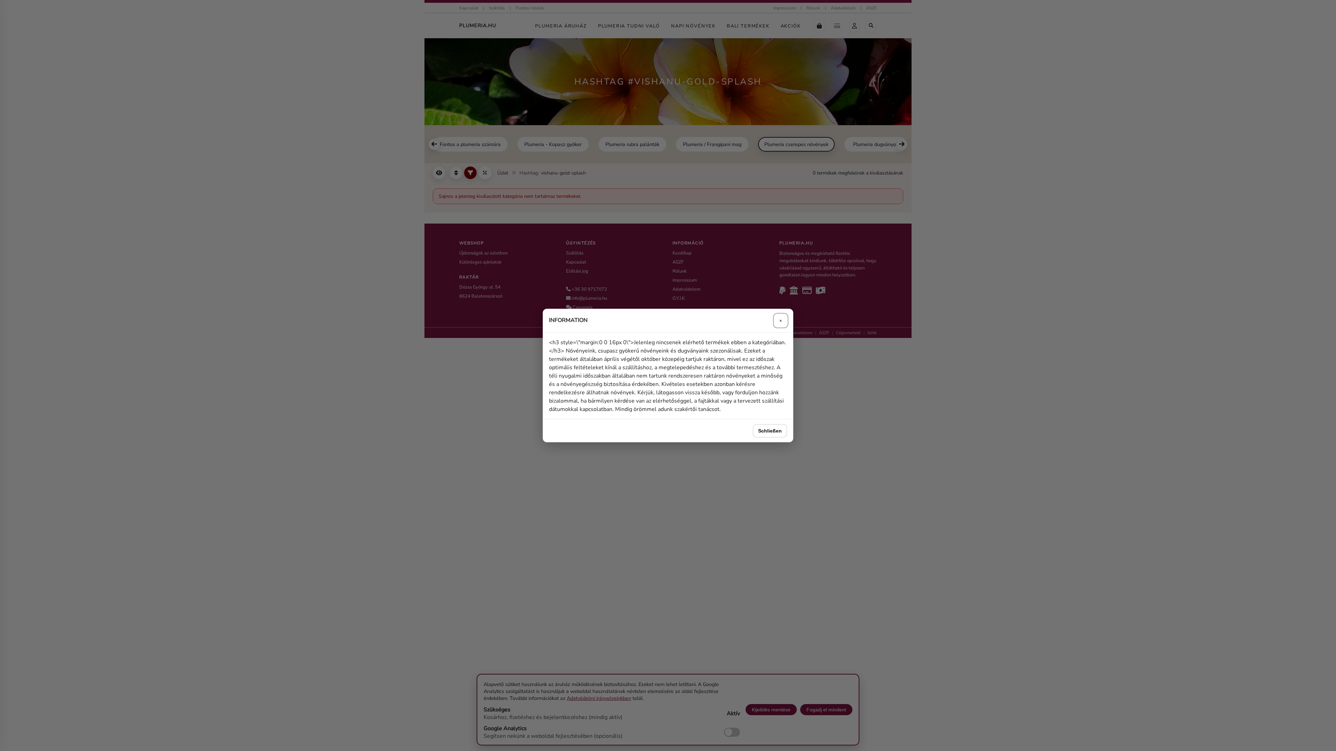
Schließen (770, 431)
